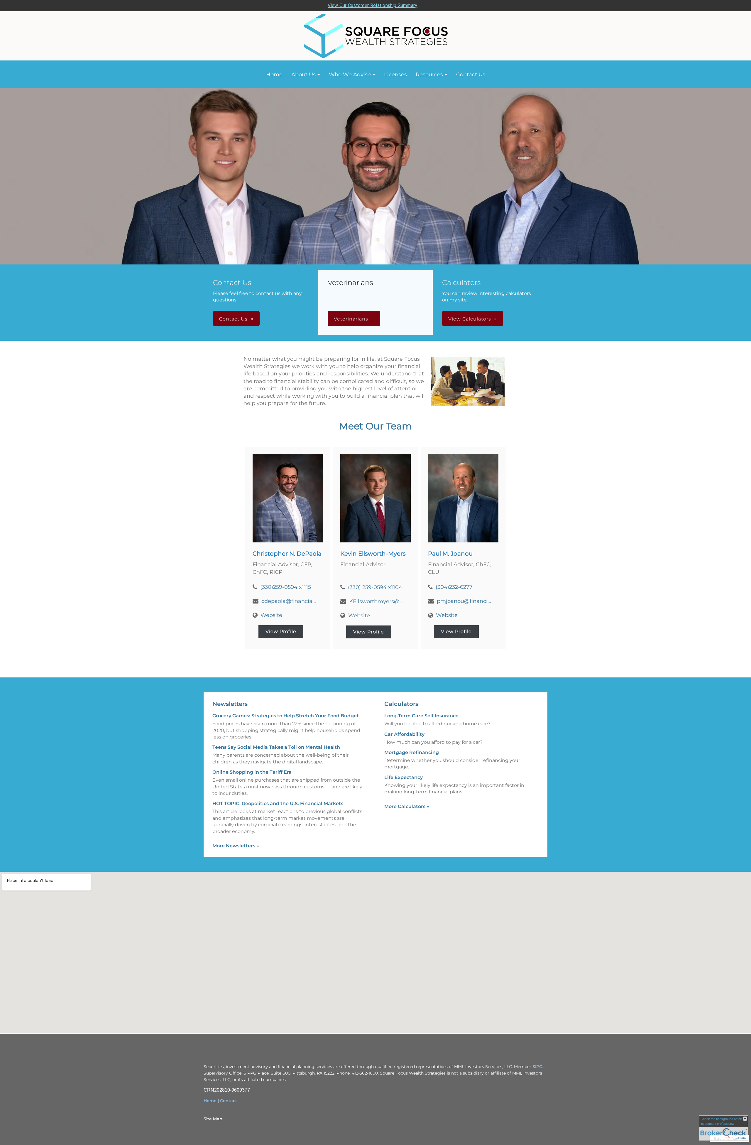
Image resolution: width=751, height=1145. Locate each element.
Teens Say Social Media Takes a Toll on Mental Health (276, 747)
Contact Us (470, 74)
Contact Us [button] (233, 319)
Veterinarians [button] (351, 319)
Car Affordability (404, 734)
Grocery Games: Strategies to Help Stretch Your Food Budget (285, 716)
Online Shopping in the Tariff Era (252, 772)
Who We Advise (350, 74)
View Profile (280, 631)
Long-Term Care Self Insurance (421, 716)
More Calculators (406, 806)
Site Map (213, 1119)
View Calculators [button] (469, 319)
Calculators (401, 703)
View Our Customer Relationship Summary (372, 5)
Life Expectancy (403, 777)
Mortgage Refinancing (411, 752)
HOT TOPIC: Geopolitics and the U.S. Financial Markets (277, 803)
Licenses (395, 74)
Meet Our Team (375, 426)
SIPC (537, 1066)
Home (274, 74)
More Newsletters (235, 846)
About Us (303, 74)
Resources (429, 74)
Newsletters (230, 703)
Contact (228, 1100)
